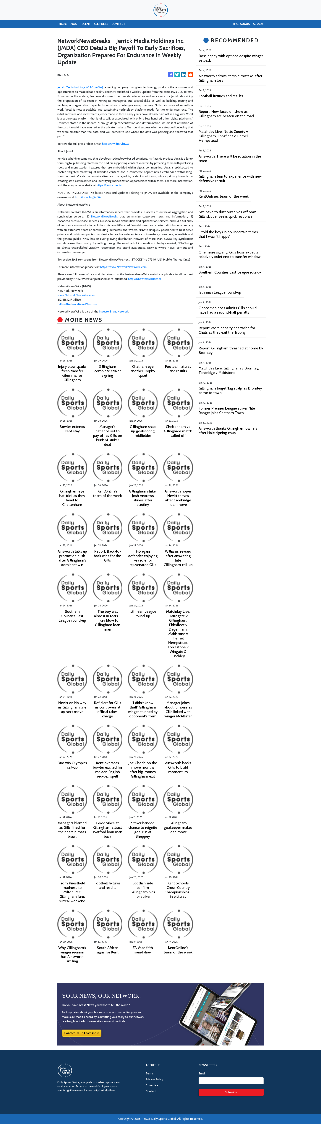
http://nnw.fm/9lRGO (115, 143)
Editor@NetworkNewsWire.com (77, 304)
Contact (151, 1091)
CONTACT (118, 24)
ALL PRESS (101, 24)
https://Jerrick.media (109, 185)
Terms (150, 1073)
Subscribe (231, 1092)
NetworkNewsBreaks (104, 216)
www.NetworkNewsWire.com (76, 295)
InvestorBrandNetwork (113, 311)
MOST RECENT (80, 24)
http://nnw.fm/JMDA (88, 197)
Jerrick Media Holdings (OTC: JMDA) (80, 87)
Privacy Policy (154, 1079)
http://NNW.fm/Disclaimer (144, 279)
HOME (63, 24)
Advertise (152, 1085)
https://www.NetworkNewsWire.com (123, 267)
